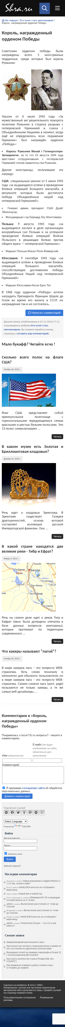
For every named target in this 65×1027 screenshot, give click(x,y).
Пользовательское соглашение (20, 997)
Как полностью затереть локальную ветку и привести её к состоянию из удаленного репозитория (33, 947)
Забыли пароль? (12, 866)
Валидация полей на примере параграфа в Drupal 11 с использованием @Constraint (33, 953)
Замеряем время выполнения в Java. (25, 942)
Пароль (7, 845)
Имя (12, 755)
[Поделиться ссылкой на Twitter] (18, 812)
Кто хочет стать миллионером (36, 20)
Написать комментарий (45, 312)
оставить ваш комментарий (33, 333)
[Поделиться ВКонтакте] (6, 812)
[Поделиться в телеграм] (36, 812)
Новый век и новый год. (30, 893)
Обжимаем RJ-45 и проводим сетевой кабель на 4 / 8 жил (33, 898)
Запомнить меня (14, 854)
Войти (9, 859)
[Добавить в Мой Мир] (30, 812)
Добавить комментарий (17, 796)
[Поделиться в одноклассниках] (24, 812)
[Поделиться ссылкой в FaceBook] (12, 812)
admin (9, 904)
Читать (57, 436)
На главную (11, 20)
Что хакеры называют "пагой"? (29, 652)
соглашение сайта (33, 788)
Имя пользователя (12, 838)
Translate (26, 826)
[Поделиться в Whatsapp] (42, 812)
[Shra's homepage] (20, 8)
